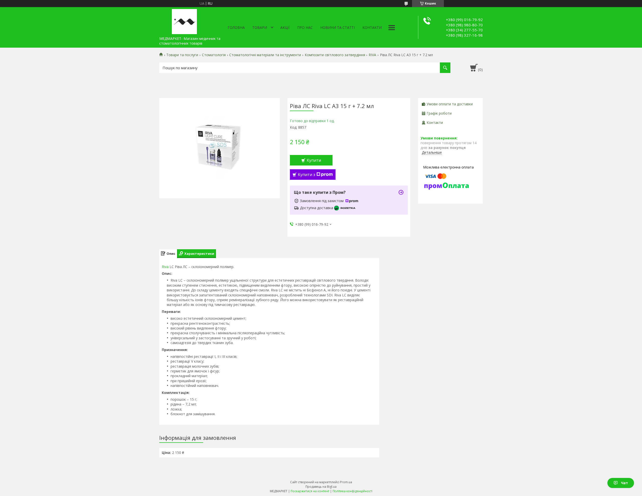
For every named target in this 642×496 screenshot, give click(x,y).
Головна (236, 27)
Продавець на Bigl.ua (321, 486)
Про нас (305, 27)
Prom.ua (346, 482)
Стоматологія (214, 55)
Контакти (372, 27)
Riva (165, 266)
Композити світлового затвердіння (335, 55)
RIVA (372, 55)
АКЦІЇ (285, 27)
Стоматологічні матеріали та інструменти (265, 55)
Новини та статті (337, 27)
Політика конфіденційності (352, 491)
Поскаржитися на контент (310, 491)
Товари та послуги (182, 55)
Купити (314, 160)
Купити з (306, 174)
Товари (259, 27)
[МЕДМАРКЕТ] (184, 20)
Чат (624, 482)
